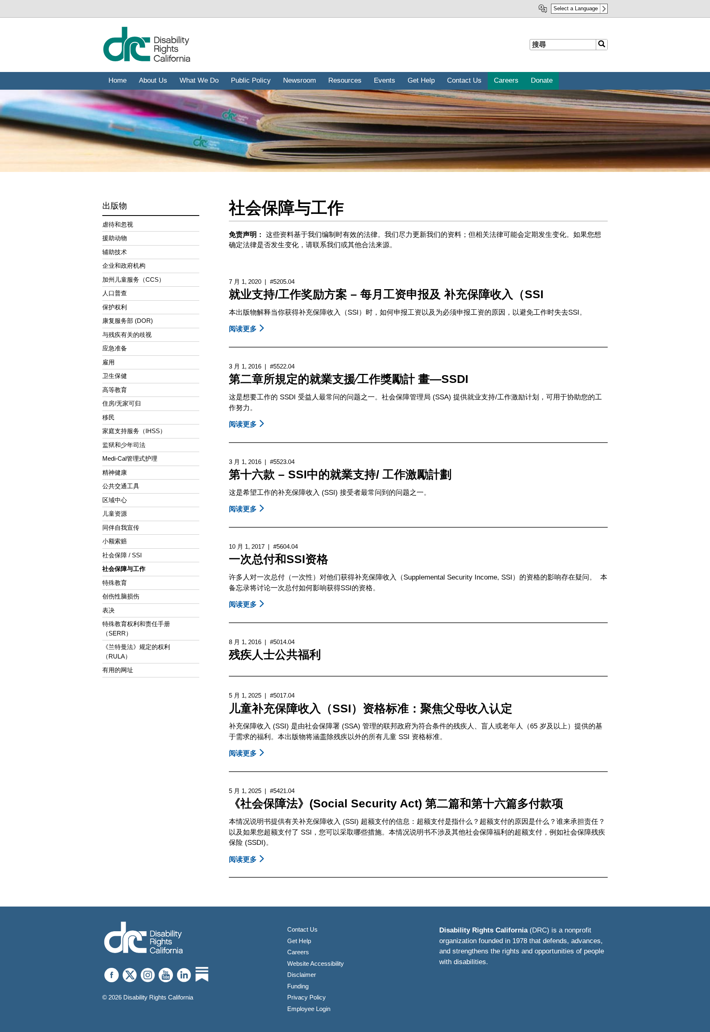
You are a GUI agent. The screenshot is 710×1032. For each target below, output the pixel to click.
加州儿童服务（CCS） (133, 279)
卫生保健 (114, 375)
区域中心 (114, 499)
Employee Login (308, 1008)
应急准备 (114, 348)
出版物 (114, 205)
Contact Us (302, 929)
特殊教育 (114, 582)
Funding (298, 986)
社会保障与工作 (123, 568)
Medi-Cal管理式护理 (129, 458)
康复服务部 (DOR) (127, 320)
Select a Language (575, 8)
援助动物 (114, 237)
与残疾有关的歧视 (127, 334)
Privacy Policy (306, 997)
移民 (108, 417)
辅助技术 (114, 251)
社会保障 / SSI (122, 555)
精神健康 (114, 472)
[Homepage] (143, 938)
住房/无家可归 (121, 403)
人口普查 (114, 293)
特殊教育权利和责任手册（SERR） (136, 628)
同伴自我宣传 (120, 527)
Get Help (299, 940)
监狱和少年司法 (123, 444)
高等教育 (114, 389)
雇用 (108, 362)
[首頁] (146, 60)
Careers (298, 952)
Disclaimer (301, 974)
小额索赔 (114, 541)
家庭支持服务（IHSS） (134, 430)
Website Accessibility (315, 963)
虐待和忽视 (117, 224)
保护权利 (114, 307)
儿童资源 (114, 513)
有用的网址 (117, 669)
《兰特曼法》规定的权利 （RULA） (136, 651)
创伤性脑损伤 (120, 596)
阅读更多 (248, 329)
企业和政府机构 (123, 265)
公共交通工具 (120, 485)
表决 (108, 610)
